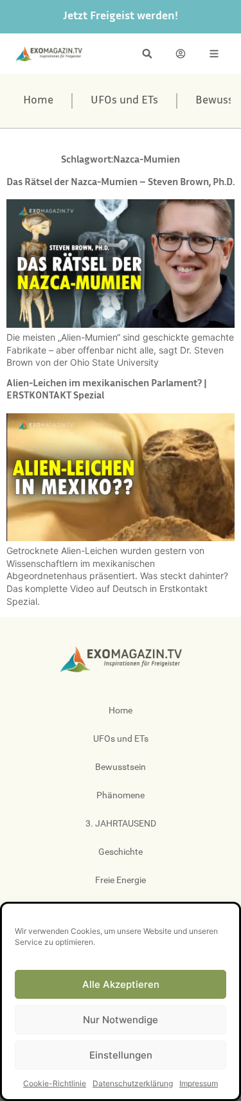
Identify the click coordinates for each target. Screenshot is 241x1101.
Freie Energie (120, 880)
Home (38, 101)
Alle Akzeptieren (120, 984)
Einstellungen (120, 1055)
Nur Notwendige (120, 1020)
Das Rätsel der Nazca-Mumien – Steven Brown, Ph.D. (120, 183)
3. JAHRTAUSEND (120, 823)
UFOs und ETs (124, 101)
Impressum (198, 1083)
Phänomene (120, 795)
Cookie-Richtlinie (54, 1083)
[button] (147, 54)
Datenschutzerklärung (133, 1083)
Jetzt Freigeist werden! (120, 17)
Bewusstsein (120, 767)
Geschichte (120, 851)
